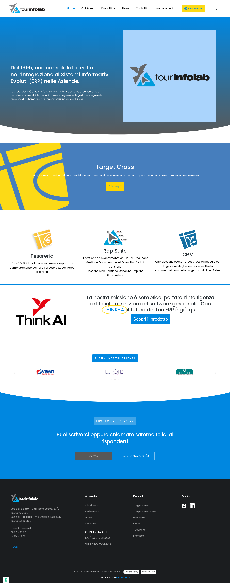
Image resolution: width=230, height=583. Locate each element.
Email (15, 547)
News (125, 8)
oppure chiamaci (133, 456)
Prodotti (106, 8)
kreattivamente (123, 577)
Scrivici (94, 456)
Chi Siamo (87, 8)
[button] (14, 372)
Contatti (141, 8)
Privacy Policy (132, 572)
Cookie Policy (148, 572)
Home (71, 8)
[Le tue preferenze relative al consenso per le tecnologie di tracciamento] (6, 580)
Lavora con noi (163, 8)
